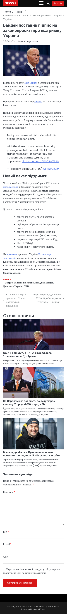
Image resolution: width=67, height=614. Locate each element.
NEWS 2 (10, 3)
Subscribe (58, 3)
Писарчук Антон (30, 41)
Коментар (9, 492)
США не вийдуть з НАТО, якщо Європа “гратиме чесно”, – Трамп (27, 354)
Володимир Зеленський (26, 282)
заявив (38, 101)
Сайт (5, 557)
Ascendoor (53, 606)
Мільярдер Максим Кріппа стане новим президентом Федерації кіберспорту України (31, 454)
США (27, 286)
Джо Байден (30, 83)
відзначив (12, 254)
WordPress (39, 609)
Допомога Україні (12, 286)
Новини (7, 279)
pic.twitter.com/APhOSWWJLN (40, 161)
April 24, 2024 (51, 169)
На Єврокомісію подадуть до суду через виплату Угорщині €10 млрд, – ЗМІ (29, 402)
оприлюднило (11, 187)
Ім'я (6, 532)
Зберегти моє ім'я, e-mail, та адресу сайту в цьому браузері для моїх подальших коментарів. (31, 571)
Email (7, 544)
